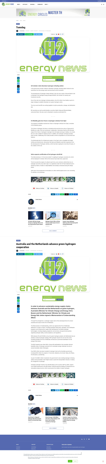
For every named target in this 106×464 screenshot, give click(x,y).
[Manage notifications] (103, 461)
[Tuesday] (53, 54)
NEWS (18, 4)
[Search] (103, 4)
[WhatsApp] (18, 81)
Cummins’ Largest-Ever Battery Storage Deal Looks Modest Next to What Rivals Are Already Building (70, 419)
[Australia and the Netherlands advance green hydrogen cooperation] (53, 274)
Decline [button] (75, 461)
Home (21, 20)
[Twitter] (18, 83)
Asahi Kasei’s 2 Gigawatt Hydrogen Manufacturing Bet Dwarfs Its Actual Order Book (34, 418)
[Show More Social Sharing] (44, 34)
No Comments (42, 30)
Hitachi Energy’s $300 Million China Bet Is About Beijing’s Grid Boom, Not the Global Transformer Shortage (52, 419)
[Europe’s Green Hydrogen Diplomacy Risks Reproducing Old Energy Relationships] (70, 215)
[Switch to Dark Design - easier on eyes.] (101, 4)
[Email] (18, 86)
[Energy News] (8, 4)
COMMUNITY (40, 4)
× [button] (81, 452)
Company (33, 444)
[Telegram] (18, 89)
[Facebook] (18, 92)
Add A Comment (53, 230)
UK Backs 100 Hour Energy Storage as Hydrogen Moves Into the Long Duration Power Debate (35, 223)
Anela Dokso (22, 30)
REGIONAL (32, 4)
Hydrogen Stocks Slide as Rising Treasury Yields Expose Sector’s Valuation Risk (52, 223)
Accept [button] (70, 461)
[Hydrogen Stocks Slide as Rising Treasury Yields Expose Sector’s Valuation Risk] (53, 215)
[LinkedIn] (18, 78)
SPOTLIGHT (25, 4)
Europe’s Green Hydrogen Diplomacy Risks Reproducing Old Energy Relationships (22, 1)
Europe (18, 240)
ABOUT (46, 4)
